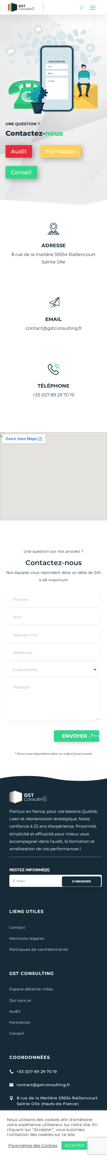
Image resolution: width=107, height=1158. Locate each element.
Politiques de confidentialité (38, 949)
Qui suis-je (20, 1000)
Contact (17, 927)
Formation (60, 151)
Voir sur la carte (52, 285)
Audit (19, 151)
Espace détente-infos (31, 989)
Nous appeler (52, 418)
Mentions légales (26, 938)
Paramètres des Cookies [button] (32, 1145)
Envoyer (74, 736)
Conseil (21, 172)
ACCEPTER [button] (74, 1145)
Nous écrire (52, 351)
